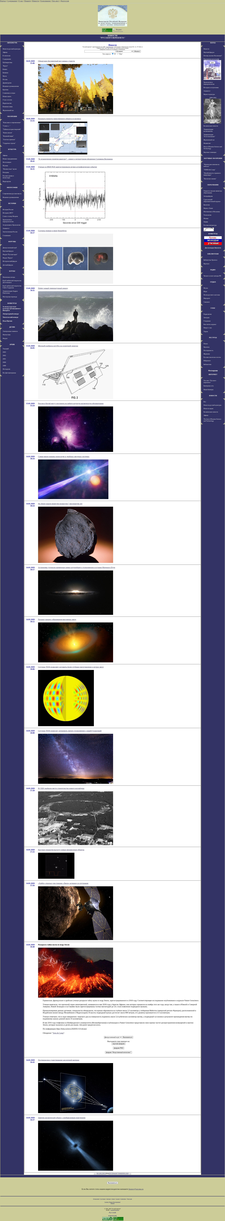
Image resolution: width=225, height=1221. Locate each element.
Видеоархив (7, 181)
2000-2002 (212, 98)
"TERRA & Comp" (209, 170)
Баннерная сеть (209, 386)
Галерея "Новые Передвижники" (113, 1202)
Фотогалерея (7, 162)
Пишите (27, 1)
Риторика (6, 172)
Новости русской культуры (12, 49)
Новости (35, 1)
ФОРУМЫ (12, 241)
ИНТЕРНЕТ (213, 374)
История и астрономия (211, 87)
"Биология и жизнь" (210, 179)
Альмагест (6, 228)
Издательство (7, 103)
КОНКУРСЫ (12, 303)
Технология (207, 215)
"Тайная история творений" (12, 129)
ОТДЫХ (213, 282)
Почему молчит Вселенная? (213, 56)
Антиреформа (208, 196)
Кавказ (5, 69)
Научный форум (8, 251)
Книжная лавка (8, 106)
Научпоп (206, 264)
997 (116, 1174)
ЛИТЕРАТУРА (12, 43)
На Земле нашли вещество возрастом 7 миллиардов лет (60, 504)
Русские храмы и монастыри (8, 177)
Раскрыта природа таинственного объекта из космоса (59, 119)
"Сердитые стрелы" (9, 143)
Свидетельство (109, 47)
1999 (4, 366)
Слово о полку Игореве (10, 216)
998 (120, 1174)
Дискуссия (64, 1)
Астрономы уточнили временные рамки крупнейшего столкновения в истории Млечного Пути (76, 567)
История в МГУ (8, 213)
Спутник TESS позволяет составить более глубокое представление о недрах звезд (71, 667)
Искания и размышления (11, 86)
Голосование (45, 1)
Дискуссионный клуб (10, 248)
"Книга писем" (7, 133)
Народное (207, 298)
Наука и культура (209, 94)
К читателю (6, 56)
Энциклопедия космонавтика (208, 130)
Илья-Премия (7, 321)
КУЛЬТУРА (12, 149)
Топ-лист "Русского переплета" (210, 381)
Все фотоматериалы (9, 373)
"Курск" (5, 66)
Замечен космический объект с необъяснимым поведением (61, 1118)
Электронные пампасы (10, 331)
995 (110, 1174)
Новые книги (7, 96)
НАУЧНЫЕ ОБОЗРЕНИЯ (213, 158)
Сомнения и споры (9, 93)
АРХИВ (12, 344)
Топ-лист (55, 1)
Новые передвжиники (10, 159)
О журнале (207, 321)
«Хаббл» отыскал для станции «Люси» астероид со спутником (63, 883)
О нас (20, 1)
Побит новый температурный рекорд (53, 288)
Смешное (207, 302)
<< (95, 1174)
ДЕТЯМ (12, 327)
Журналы (207, 354)
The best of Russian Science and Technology (212, 420)
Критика (5, 89)
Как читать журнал (210, 324)
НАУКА (213, 43)
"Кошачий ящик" (8, 136)
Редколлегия (208, 314)
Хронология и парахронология (8, 220)
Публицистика (7, 62)
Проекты (206, 347)
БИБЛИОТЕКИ (213, 254)
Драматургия (7, 83)
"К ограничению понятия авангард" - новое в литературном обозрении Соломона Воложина (75, 159)
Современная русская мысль (12, 193)
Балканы (5, 73)
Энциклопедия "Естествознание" (209, 135)
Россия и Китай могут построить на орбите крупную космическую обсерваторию (70, 403)
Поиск (206, 344)
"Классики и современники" (12, 122)
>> (130, 1174)
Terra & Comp (58, 1033)
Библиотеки (207, 364)
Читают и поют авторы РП (212, 276)
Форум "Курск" (8, 258)
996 (113, 1174)
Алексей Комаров (115, 1210)
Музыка (5, 165)
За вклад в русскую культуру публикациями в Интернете (12, 308)
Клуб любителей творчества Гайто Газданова (12, 287)
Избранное (207, 361)
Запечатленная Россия (10, 232)
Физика (206, 218)
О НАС (213, 308)
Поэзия (5, 79)
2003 (4, 352)
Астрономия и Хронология (11, 225)
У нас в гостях (7, 100)
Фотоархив (6, 369)
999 (123, 1174)
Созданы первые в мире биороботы (52, 231)
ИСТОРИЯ (12, 203)
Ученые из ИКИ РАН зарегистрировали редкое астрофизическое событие (67, 167)
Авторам (206, 317)
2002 (4, 355)
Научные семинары (210, 152)
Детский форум (8, 265)
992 (101, 1174)
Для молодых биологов (213, 248)
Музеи (206, 288)
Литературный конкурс (11, 314)
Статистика (123, 1199)
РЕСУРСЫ (213, 337)
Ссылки (118, 1199)
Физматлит (207, 143)
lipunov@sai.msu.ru (136, 1189)
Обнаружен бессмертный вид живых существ (56, 61)
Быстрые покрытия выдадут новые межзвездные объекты (61, 850)
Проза (5, 76)
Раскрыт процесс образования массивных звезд (57, 619)
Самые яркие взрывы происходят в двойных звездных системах (63, 456)
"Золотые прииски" (9, 139)
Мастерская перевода (10, 297)
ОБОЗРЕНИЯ (12, 116)
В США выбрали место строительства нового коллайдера (61, 788)
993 (104, 1174)
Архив (113, 1199)
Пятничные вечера (9, 277)
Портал (3, 1)
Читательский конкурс (10, 317)
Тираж (206, 331)
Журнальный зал (8, 110)
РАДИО (213, 270)
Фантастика (6, 335)
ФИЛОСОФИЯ (12, 187)
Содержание (12, 1)
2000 (4, 362)
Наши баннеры (208, 389)
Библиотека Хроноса (210, 260)
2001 (4, 359)
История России (8, 209)
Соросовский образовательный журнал (212, 200)
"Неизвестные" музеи (10, 169)
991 (97, 1174)
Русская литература (210, 225)
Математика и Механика (212, 211)
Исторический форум (10, 261)
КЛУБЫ (12, 271)
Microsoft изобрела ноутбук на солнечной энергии (58, 346)
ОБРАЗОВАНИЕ (213, 185)
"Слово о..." (6, 126)
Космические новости (211, 126)
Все (205, 402)
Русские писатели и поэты (212, 357)
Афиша (5, 52)
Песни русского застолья (212, 295)
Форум (5, 338)
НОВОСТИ (213, 396)
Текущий (6, 349)
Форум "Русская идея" (10, 254)
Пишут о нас (208, 328)
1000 (127, 1174)
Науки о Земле (208, 208)
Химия (206, 222)
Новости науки (208, 408)
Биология (207, 205)
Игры (205, 291)
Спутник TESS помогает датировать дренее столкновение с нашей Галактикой (69, 731)
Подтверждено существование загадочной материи (58, 1060)
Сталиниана (7, 235)
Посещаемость (208, 350)
